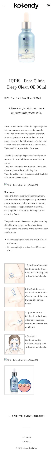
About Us (26, 437)
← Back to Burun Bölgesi (26, 416)
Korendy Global (30, 448)
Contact (26, 441)
